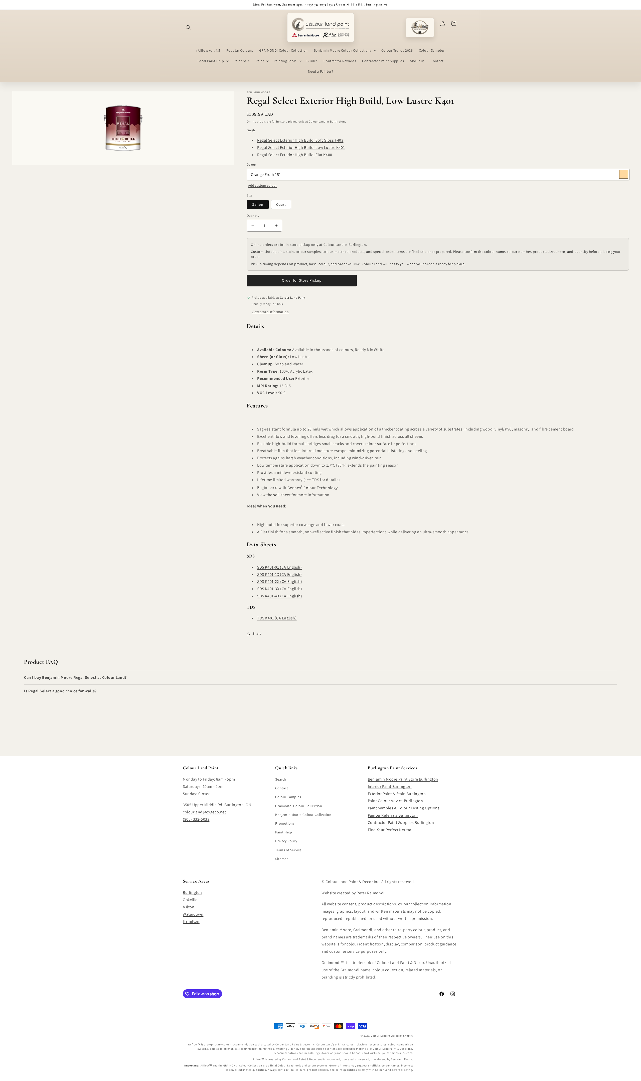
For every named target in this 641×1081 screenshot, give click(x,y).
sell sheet (281, 494)
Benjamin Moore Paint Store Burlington (403, 779)
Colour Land (379, 1035)
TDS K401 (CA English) (277, 618)
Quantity (253, 215)
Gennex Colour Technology (312, 487)
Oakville (190, 899)
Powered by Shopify (400, 1035)
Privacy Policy (286, 841)
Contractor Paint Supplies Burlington (401, 822)
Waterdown (193, 914)
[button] (188, 27)
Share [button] (257, 633)
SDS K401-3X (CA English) (279, 588)
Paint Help (283, 832)
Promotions (284, 823)
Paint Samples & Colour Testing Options (404, 808)
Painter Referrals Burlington (393, 815)
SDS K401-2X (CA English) (279, 581)
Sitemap (281, 858)
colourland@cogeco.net (204, 812)
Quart (281, 204)
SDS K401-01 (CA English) (279, 567)
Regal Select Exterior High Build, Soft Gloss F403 (300, 140)
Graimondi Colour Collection (298, 806)
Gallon (257, 204)
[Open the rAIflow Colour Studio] (420, 27)
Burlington (192, 892)
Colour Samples (288, 797)
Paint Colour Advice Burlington (395, 800)
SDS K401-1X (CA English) (279, 574)
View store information (270, 311)
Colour (251, 164)
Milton (189, 907)
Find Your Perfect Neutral (390, 829)
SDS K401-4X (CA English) (279, 596)
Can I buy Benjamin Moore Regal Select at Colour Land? (75, 677)
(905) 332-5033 (196, 819)
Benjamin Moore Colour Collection (303, 814)
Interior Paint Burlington (390, 786)
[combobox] (438, 174)
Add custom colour (262, 185)
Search (280, 779)
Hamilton (191, 921)
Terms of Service (288, 850)
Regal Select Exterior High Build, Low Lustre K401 (301, 147)
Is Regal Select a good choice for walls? (60, 691)
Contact (281, 788)
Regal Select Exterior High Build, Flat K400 (294, 154)
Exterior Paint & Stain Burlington (397, 793)
